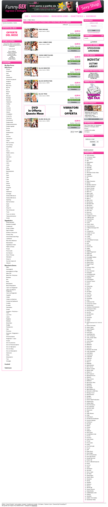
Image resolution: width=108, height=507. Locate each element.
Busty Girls (89, 214)
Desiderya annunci (88, 149)
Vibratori (8, 263)
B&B (88, 179)
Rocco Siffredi (12, 51)
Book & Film (90, 208)
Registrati (88, 20)
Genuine (89, 296)
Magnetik (89, 363)
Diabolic (89, 250)
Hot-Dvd (89, 315)
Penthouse (89, 422)
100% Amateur (90, 155)
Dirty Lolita (89, 255)
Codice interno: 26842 (44, 57)
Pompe (8, 248)
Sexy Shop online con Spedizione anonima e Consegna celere (92, 126)
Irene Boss (89, 332)
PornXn (88, 435)
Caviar (8, 106)
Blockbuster (90, 202)
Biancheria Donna (10, 265)
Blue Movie (89, 205)
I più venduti (18, 504)
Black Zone (89, 200)
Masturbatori (9, 242)
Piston (88, 429)
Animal (8, 75)
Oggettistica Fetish (11, 244)
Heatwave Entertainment (93, 307)
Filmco (88, 289)
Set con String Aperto (11, 351)
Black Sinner (90, 196)
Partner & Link (48, 504)
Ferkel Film (89, 286)
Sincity (88, 480)
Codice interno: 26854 (44, 95)
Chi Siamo (87, 132)
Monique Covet (90, 392)
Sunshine (89, 496)
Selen (11, 56)
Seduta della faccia (11, 195)
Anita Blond (12, 57)
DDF (88, 243)
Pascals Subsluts (91, 420)
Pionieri (88, 427)
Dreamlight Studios (91, 257)
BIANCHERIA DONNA (40, 16)
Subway (89, 494)
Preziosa (89, 437)
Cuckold (7, 364)
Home (24, 20)
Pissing (8, 185)
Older (7, 177)
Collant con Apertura (11, 299)
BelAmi (88, 183)
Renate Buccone (91, 458)
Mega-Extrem (90, 379)
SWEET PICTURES (92, 498)
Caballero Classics (91, 215)
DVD (26, 16)
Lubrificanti (9, 238)
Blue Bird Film (90, 203)
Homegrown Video (91, 308)
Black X (89, 198)
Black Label (90, 193)
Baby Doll (8, 273)
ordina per (65, 24)
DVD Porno (8, 67)
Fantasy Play (9, 234)
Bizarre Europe (90, 188)
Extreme (8, 136)
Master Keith (90, 370)
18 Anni (8, 69)
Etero (7, 134)
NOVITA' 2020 (90, 408)
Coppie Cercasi (91, 233)
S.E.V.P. (89, 465)
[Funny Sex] (53, 14)
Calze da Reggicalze (11, 293)
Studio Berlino (90, 491)
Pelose (8, 183)
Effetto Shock (90, 262)
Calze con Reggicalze (11, 287)
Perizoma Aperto (10, 336)
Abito (7, 267)
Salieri (88, 467)
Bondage (8, 97)
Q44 (88, 449)
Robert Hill (89, 460)
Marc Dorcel (90, 367)
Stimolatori (8, 257)
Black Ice (89, 191)
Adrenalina (89, 169)
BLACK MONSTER (44, 68)
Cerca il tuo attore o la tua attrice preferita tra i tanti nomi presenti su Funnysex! (12, 45)
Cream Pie (9, 116)
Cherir (88, 222)
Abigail (88, 164)
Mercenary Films (91, 382)
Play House (90, 432)
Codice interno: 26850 (44, 82)
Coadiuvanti (9, 226)
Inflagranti (89, 330)
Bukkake (8, 100)
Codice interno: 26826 (44, 44)
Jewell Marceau (91, 334)
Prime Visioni (90, 439)
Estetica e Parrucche (11, 232)
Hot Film (89, 312)
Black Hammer (90, 190)
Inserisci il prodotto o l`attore (10, 22)
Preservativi (9, 250)
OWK (88, 415)
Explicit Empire (90, 276)
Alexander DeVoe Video (93, 172)
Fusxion (89, 293)
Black (7, 93)
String (7, 355)
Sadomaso (9, 191)
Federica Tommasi (12, 52)
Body (7, 281)
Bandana (8, 277)
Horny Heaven (90, 310)
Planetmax (34, 505)
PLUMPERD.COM (91, 434)
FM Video (89, 291)
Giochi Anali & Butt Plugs (12, 236)
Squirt (7, 206)
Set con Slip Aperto (11, 346)
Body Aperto (9, 283)
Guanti (8, 309)
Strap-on (8, 259)
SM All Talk (89, 487)
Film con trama (10, 142)
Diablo (88, 248)
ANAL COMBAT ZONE (45, 42)
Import (88, 320)
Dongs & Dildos (10, 228)
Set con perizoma (10, 342)
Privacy (86, 128)
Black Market (90, 195)
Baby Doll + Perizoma (11, 275)
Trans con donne (10, 214)
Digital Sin (89, 253)
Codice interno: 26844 (44, 70)
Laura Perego (11, 54)
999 (88, 160)
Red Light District (91, 456)
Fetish (7, 140)
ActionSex (89, 165)
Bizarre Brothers (91, 186)
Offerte (3, 504)
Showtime (89, 479)
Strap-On (8, 208)
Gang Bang (9, 146)
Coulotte (8, 303)
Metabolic (89, 384)
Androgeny (89, 176)
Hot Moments (90, 314)
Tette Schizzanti (10, 210)
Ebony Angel (90, 260)
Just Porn (89, 339)
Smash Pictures (91, 489)
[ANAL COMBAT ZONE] (31, 46)
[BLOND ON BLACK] (31, 123)
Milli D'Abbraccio (91, 389)
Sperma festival (10, 201)
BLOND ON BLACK (44, 119)
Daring (88, 241)
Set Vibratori (9, 253)
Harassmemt (90, 305)
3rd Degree (89, 158)
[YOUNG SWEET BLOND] (31, 59)
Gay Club (89, 295)
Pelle (7, 329)
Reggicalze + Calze (11, 338)
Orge (7, 181)
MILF (7, 173)
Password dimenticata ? (94, 32)
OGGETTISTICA (77, 16)
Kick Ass (89, 342)
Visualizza (74, 37)
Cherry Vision (90, 224)
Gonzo (8, 150)
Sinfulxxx (89, 484)
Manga (8, 169)
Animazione (9, 77)
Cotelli (88, 236)
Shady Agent (90, 475)
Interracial (8, 161)
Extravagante (90, 279)
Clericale (8, 110)
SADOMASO (91, 16)
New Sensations (91, 404)
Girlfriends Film (90, 301)
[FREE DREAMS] (31, 33)
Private (88, 441)
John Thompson (91, 335)
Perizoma (8, 331)
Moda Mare (9, 323)
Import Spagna (90, 329)
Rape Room (90, 451)
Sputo (7, 204)
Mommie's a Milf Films (92, 391)
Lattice (8, 317)
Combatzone (90, 231)
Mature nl (89, 372)
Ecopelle (8, 305)
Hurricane (89, 317)
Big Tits (8, 87)
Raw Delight (90, 453)
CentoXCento (90, 219)
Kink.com (89, 346)
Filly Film (89, 288)
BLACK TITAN (43, 94)
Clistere (8, 112)
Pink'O (88, 425)
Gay (7, 148)
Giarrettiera (9, 307)
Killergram (89, 344)
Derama (89, 245)
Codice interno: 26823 (44, 31)
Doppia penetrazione (11, 124)
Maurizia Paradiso (11, 55)
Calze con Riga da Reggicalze (11, 290)
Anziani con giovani (11, 79)
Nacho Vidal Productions (93, 399)
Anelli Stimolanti (10, 222)
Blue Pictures (90, 207)
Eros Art (89, 269)
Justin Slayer (90, 341)
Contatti (24, 504)
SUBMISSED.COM (91, 492)
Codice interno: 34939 (90, 116)
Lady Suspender (91, 351)
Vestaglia (8, 361)
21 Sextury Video (91, 157)
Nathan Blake (90, 403)
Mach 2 (88, 361)
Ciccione (8, 108)
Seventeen (89, 468)
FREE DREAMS (43, 29)
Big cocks (8, 85)
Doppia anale (9, 122)
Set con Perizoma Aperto (12, 344)
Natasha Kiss (90, 401)
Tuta (7, 359)
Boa (7, 279)
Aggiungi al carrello (74, 35)
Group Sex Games (91, 303)
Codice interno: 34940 (90, 114)
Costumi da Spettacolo (12, 301)
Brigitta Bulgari (12, 59)
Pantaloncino (9, 327)
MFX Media (89, 387)
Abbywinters (90, 162)
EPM (88, 265)
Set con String (9, 348)
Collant (8, 297)
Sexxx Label (90, 472)
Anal (7, 73)
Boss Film (89, 210)
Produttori (88, 153)
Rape (7, 189)
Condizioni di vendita (89, 130)
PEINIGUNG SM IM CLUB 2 (91, 112)
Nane (7, 175)
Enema (8, 128)
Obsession (89, 410)
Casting (8, 104)
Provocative (90, 442)
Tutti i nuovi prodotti (93, 119)
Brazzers (89, 212)
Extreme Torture (91, 281)
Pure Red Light (90, 446)
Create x (89, 238)
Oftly (88, 411)
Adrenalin (89, 167)
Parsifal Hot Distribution (93, 418)
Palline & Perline (10, 246)
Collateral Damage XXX (93, 227)
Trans (7, 212)
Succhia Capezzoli (11, 261)
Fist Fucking (9, 144)
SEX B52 (89, 470)
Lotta (7, 167)
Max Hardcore (90, 373)
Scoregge (8, 193)
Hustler (88, 319)
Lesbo (7, 165)
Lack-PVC (8, 314)
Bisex (7, 89)
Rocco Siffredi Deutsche (93, 461)
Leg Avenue (90, 355)
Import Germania (91, 325)
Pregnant (8, 187)
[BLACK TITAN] (31, 98)
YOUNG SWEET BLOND (46, 55)
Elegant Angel (90, 264)
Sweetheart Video (91, 499)
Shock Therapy (10, 255)
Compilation (9, 114)
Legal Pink (89, 356)
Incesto (8, 155)
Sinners (89, 485)
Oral (7, 179)
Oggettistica (8, 220)
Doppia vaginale (10, 126)
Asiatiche (8, 81)
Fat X (88, 284)
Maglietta (8, 319)
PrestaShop (62, 504)
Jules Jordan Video (92, 337)
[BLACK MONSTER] (31, 72)
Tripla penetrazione (11, 216)
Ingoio (7, 159)
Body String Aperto (11, 285)
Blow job (8, 95)
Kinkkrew (89, 348)
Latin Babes (90, 353)
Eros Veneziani (90, 271)
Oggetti (76, 131)
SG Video (89, 473)
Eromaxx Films (90, 267)
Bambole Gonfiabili (11, 224)
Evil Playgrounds (91, 274)
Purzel (88, 448)
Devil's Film (89, 246)
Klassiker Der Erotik (92, 349)
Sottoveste (9, 353)
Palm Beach (90, 417)
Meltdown (89, 380)
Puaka (88, 444)
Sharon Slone (90, 477)
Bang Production (91, 181)
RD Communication (92, 454)
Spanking (8, 199)
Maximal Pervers (91, 375)
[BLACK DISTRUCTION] (31, 85)
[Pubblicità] (93, 41)
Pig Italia (89, 423)
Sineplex (89, 482)
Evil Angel (89, 272)
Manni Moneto (90, 365)
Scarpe (8, 340)
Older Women (90, 413)
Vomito (8, 218)
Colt (88, 229)
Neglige (8, 325)
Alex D (88, 171)
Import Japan (90, 327)
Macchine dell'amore (11, 240)
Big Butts (8, 83)
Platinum (89, 430)
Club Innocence (91, 226)
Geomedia (89, 298)
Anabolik (89, 174)
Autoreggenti (9, 269)
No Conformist (90, 406)
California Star (90, 217)
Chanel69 (89, 221)
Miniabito (8, 321)
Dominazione (9, 120)
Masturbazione (10, 171)
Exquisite (89, 277)
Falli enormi (9, 138)
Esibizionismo (9, 132)
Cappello (8, 295)
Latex (7, 163)
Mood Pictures (90, 394)
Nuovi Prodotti (90, 103)
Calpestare (9, 102)
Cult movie (9, 118)
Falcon (88, 283)
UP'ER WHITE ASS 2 (89, 115)
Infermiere (8, 157)
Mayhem (89, 377)
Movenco (89, 398)
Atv (87, 177)
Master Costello (91, 368)
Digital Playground (91, 252)
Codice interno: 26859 (44, 121)
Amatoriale (9, 71)
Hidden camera (10, 152)
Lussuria (89, 360)
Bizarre (8, 91)
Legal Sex (89, 358)
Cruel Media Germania (92, 240)
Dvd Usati (89, 258)
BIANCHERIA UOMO (59, 16)
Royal (88, 463)
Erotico (8, 130)
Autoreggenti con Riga (12, 271)
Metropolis (89, 385)
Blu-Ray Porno (9, 65)
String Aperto (9, 357)
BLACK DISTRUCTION (45, 81)
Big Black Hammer (91, 184)
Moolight (89, 396)
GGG (88, 300)
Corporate (89, 234)
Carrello (88, 35)
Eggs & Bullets (10, 230)
